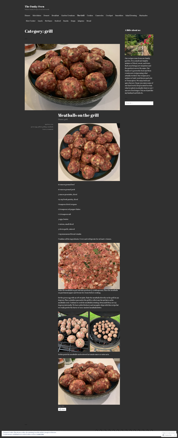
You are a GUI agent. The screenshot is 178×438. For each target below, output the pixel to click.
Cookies (90, 16)
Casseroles (99, 16)
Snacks (65, 21)
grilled (40, 127)
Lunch (40, 21)
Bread (89, 21)
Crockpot (109, 16)
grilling (44, 127)
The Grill (80, 16)
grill (66, 119)
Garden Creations (68, 16)
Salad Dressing (131, 16)
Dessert (46, 16)
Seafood (58, 21)
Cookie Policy (40, 434)
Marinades (143, 16)
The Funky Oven (34, 6)
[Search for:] (139, 103)
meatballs (50, 127)
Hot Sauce (48, 21)
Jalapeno (81, 21)
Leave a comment (48, 129)
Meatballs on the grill (78, 115)
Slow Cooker (30, 21)
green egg (34, 127)
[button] (73, 331)
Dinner (27, 16)
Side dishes (37, 16)
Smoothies (119, 16)
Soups (73, 21)
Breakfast (55, 16)
